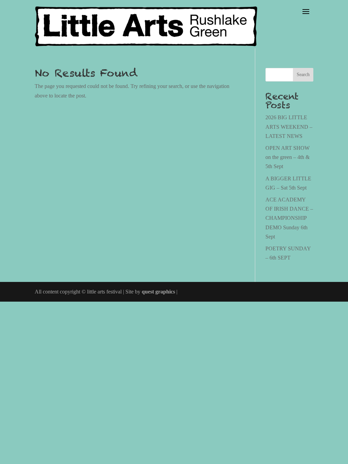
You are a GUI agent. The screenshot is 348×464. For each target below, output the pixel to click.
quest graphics (158, 292)
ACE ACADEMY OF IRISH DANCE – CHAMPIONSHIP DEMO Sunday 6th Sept (289, 218)
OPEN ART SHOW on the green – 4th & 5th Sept (287, 157)
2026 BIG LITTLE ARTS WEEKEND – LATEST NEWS (288, 126)
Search (303, 74)
